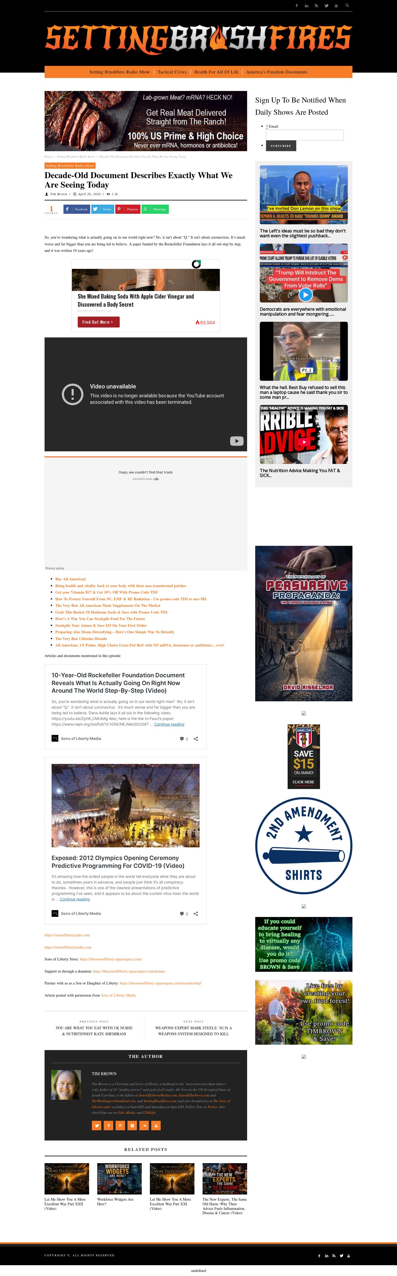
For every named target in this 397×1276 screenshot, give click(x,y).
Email (272, 126)
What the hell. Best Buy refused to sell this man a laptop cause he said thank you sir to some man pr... (304, 392)
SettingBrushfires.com (160, 1100)
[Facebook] (297, 5)
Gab (121, 1112)
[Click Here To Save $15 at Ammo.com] (304, 756)
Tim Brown (58, 194)
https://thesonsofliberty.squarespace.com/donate (129, 971)
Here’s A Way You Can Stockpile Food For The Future (100, 618)
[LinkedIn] (307, 5)
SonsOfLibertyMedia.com (158, 1095)
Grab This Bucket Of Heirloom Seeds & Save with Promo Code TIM (111, 612)
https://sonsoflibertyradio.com (67, 934)
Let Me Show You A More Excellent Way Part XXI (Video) (170, 1204)
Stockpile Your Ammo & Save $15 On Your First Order (101, 625)
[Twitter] (326, 5)
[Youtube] (336, 5)
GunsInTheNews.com (194, 1095)
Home (48, 156)
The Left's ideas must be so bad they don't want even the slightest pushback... (303, 233)
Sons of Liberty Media (118, 995)
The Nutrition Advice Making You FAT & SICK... (300, 473)
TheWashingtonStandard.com (114, 1100)
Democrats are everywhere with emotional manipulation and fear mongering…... (303, 311)
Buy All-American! (70, 579)
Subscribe (281, 146)
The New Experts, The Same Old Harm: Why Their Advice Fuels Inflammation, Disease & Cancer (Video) (225, 1206)
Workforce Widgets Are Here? (115, 1201)
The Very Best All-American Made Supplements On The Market (107, 605)
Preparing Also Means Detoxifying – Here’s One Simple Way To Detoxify (114, 632)
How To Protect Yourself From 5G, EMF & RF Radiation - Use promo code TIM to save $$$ (130, 599)
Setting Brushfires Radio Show (76, 156)
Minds (130, 1112)
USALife (149, 1112)
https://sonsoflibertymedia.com (68, 947)
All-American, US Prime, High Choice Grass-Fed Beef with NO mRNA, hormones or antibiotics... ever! (139, 645)
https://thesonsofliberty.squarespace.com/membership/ (160, 983)
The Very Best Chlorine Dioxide (81, 638)
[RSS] (316, 5)
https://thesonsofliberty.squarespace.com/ (111, 959)
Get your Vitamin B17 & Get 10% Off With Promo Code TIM (106, 592)
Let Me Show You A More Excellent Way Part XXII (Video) (65, 1204)
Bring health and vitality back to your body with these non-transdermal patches (120, 585)
